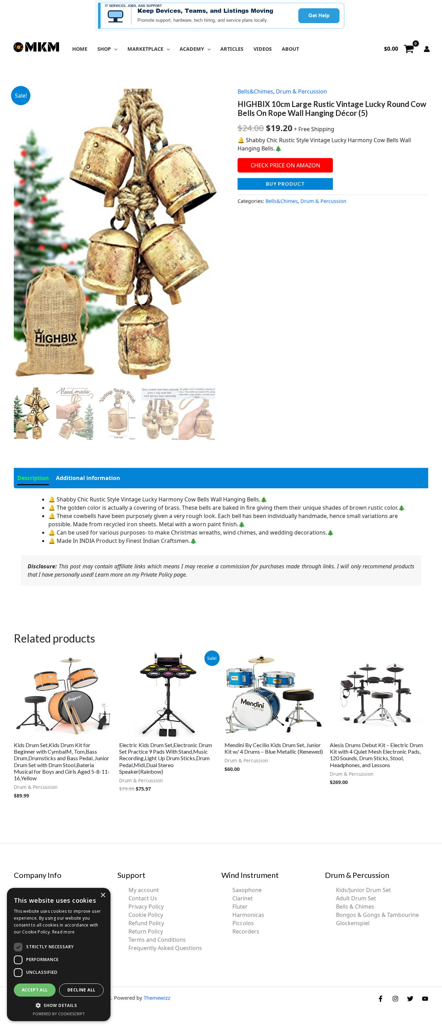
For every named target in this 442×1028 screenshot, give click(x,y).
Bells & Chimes (355, 906)
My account (143, 890)
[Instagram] (395, 999)
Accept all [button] (35, 990)
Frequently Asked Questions (165, 948)
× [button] (102, 895)
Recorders (245, 931)
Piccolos (243, 923)
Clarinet (242, 898)
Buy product (285, 184)
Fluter (240, 906)
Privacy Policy (146, 906)
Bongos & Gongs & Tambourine (377, 915)
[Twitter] (410, 999)
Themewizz (157, 997)
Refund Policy (146, 923)
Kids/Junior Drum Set (363, 890)
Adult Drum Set (356, 898)
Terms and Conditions (157, 939)
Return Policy (145, 931)
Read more (63, 932)
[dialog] (58, 954)
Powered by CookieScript (59, 1013)
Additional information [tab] (88, 478)
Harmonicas (248, 915)
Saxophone (247, 890)
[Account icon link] (427, 49)
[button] (114, 49)
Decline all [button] (81, 990)
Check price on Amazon (285, 165)
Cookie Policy (145, 915)
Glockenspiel (352, 923)
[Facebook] (380, 999)
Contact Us (142, 898)
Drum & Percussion (301, 91)
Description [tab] (33, 478)
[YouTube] (425, 999)
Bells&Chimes (255, 91)
